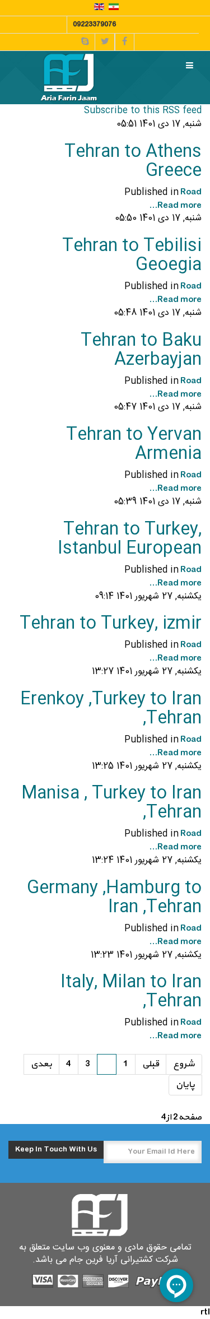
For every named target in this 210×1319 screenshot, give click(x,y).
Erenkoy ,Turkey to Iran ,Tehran (111, 709)
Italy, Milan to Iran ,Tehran (131, 992)
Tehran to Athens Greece (133, 161)
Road (191, 192)
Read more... (175, 205)
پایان (185, 1085)
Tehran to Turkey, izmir (111, 624)
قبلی (150, 1064)
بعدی (41, 1064)
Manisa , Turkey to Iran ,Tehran (111, 803)
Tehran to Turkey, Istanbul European (130, 539)
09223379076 (94, 24)
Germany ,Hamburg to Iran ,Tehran (114, 898)
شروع (184, 1064)
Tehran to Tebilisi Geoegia (132, 256)
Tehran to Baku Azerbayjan (141, 350)
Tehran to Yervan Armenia (134, 444)
